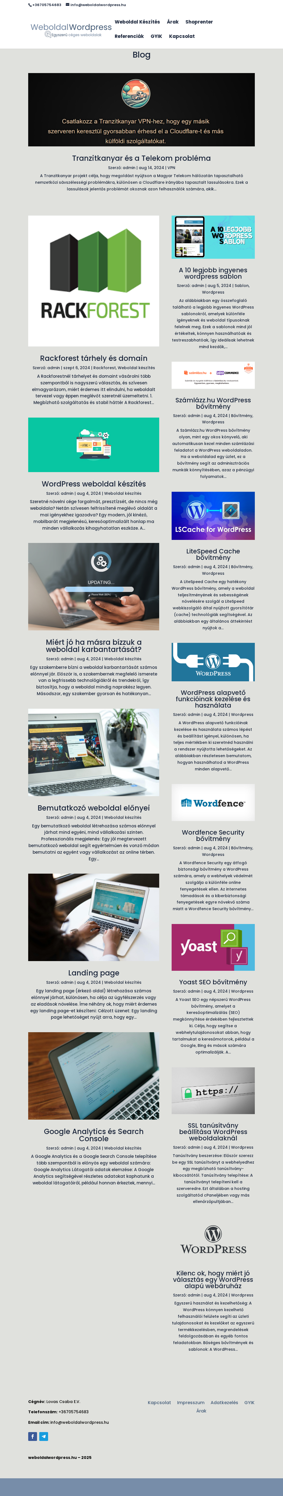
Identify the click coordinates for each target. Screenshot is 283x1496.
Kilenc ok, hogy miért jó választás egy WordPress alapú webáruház (213, 1279)
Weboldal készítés (136, 368)
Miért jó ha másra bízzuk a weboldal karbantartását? (94, 645)
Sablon (242, 285)
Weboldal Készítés (137, 22)
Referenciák (129, 37)
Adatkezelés (224, 1403)
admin (129, 167)
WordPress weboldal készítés (94, 484)
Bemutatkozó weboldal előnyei (94, 808)
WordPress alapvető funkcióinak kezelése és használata (213, 699)
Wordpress (213, 292)
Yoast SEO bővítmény (213, 982)
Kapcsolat (182, 37)
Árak (173, 22)
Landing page (93, 973)
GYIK (156, 37)
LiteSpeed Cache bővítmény (213, 554)
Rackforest (104, 368)
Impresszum (191, 1403)
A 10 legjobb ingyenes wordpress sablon (213, 273)
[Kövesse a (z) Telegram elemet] (43, 1436)
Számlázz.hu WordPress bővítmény (213, 403)
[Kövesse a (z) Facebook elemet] (32, 1436)
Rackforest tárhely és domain (94, 358)
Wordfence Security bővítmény (213, 835)
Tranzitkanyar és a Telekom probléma (141, 158)
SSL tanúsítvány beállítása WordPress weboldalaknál (213, 1132)
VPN (171, 167)
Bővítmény (241, 415)
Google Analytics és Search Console (94, 1135)
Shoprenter (199, 22)
